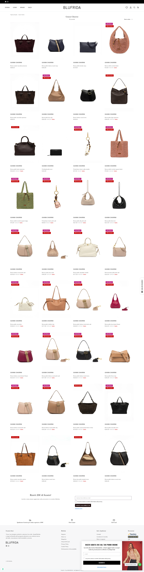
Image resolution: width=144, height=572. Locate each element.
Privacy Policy (64, 544)
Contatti (99, 534)
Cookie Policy (64, 546)
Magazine (63, 539)
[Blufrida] (72, 7)
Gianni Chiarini (21, 14)
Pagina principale (13, 14)
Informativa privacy (78, 508)
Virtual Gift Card (65, 541)
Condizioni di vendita (102, 536)
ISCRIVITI (102, 563)
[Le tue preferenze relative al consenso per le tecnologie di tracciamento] (2, 569)
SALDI (30, 7)
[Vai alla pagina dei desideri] (126, 7)
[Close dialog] (140, 543)
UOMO (15, 7)
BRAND (22, 7)
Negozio (63, 534)
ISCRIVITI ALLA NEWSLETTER (83, 505)
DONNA (7, 7)
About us (63, 536)
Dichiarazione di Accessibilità (68, 549)
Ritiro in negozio (101, 539)
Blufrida (10, 561)
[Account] (130, 7)
